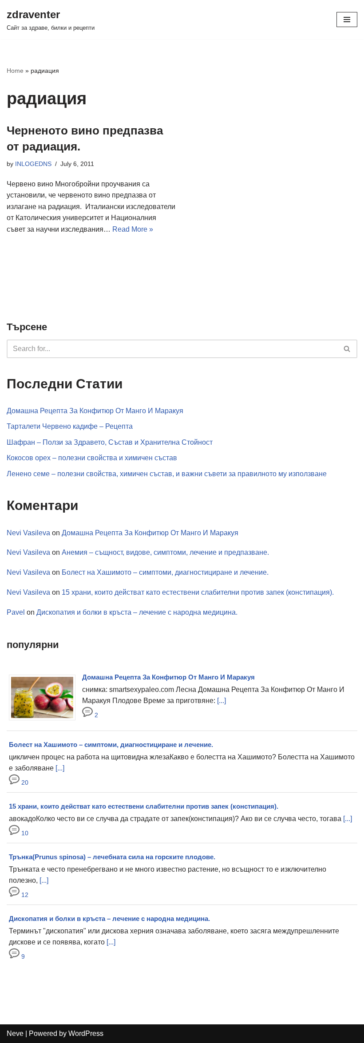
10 (24, 833)
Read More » (132, 229)
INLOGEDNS (33, 163)
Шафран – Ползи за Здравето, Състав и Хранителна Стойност (110, 442)
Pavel (16, 612)
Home (15, 70)
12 (24, 894)
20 (24, 782)
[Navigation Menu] (346, 19)
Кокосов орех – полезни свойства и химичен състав (92, 458)
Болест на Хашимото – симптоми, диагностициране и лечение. (165, 572)
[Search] (347, 349)
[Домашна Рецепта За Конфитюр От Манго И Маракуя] (45, 720)
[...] (221, 700)
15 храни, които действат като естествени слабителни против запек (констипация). (198, 592)
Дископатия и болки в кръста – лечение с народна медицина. (136, 612)
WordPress (85, 1033)
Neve (15, 1033)
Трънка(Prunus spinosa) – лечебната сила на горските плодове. (112, 857)
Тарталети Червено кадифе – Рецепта (70, 426)
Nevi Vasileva (28, 533)
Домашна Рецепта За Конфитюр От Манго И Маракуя (95, 411)
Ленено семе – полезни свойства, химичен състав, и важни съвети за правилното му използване (167, 474)
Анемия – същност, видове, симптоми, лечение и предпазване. (165, 552)
